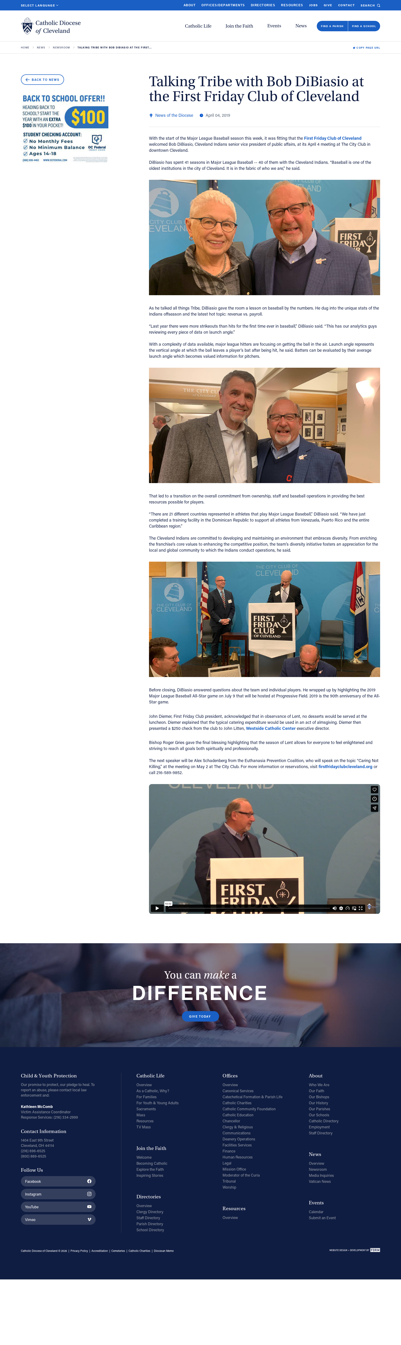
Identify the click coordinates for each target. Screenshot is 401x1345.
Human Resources (238, 1157)
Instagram (33, 1194)
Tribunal (229, 1181)
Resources (292, 5)
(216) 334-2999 (66, 1117)
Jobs (313, 5)
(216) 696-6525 (33, 1150)
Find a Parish (332, 26)
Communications (237, 1132)
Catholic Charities (237, 1102)
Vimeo (30, 1219)
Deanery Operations (239, 1138)
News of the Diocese (174, 115)
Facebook (33, 1181)
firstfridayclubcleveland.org (345, 766)
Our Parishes (319, 1108)
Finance (229, 1151)
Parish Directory (149, 1223)
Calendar (316, 1211)
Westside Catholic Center (271, 728)
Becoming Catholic (151, 1163)
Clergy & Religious (238, 1126)
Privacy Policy (79, 1251)
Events (274, 25)
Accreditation (99, 1251)
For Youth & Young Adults (157, 1102)
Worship (229, 1187)
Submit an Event (322, 1217)
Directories (263, 5)
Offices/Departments (223, 5)
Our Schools (319, 1114)
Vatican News (320, 1181)
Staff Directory (148, 1217)
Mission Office (234, 1169)
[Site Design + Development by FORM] (354, 1251)
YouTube (32, 1206)
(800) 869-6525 (33, 1156)
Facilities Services (237, 1144)
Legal (227, 1163)
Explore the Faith (150, 1169)
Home (25, 47)
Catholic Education (238, 1114)
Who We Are (319, 1084)
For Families (146, 1096)
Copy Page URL (368, 47)
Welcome (144, 1157)
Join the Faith (239, 26)
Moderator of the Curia (241, 1175)
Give (328, 5)
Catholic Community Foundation (249, 1108)
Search (368, 5)
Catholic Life (198, 26)
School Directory (150, 1229)
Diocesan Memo (164, 1251)
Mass (140, 1114)
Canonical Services (238, 1090)
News (301, 25)
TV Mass (143, 1126)
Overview (144, 1084)
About (190, 5)
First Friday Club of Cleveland (333, 138)
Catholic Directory (324, 1120)
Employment (319, 1126)
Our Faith (316, 1090)
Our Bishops (319, 1096)
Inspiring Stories (149, 1175)
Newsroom (61, 47)
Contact (346, 5)
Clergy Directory (149, 1211)
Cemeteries (118, 1251)
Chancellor (231, 1120)
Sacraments (146, 1108)
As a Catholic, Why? (152, 1090)
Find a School (364, 26)
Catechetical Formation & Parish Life (252, 1096)
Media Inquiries (321, 1175)
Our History (318, 1102)
